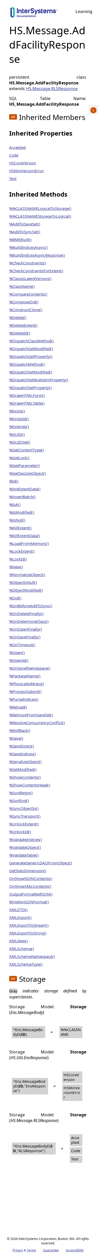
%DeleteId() (19, 333)
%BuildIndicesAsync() (28, 247)
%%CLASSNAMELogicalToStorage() (40, 208)
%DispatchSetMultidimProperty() (38, 379)
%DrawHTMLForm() (27, 395)
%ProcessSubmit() (25, 691)
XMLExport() (20, 917)
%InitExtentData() (25, 488)
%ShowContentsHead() (29, 784)
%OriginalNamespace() (29, 668)
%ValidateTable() (24, 855)
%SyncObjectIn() (24, 808)
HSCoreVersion (22, 162)
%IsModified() (21, 512)
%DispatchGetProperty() (31, 356)
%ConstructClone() (25, 309)
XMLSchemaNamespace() (32, 956)
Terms (31, 1250)
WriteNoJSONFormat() (29, 901)
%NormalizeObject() (27, 574)
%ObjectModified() (26, 590)
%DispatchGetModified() (31, 348)
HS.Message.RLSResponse (52, 88)
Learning (84, 11)
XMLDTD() (18, 909)
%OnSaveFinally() (25, 636)
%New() (16, 566)
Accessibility (75, 1250)
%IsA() (15, 504)
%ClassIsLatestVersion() (30, 278)
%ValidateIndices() (25, 839)
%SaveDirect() (21, 746)
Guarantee (51, 1250)
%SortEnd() (19, 800)
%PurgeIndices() (23, 699)
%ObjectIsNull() (23, 582)
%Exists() (17, 410)
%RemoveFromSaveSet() (31, 714)
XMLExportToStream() (29, 925)
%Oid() (15, 597)
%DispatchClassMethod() (31, 340)
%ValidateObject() (25, 847)
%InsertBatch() (22, 496)
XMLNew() (18, 940)
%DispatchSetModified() (30, 372)
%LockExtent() (21, 551)
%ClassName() (22, 286)
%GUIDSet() (19, 442)
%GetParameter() (24, 465)
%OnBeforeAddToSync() (30, 605)
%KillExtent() (20, 527)
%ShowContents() (25, 777)
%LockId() (18, 559)
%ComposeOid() (23, 301)
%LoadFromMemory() (29, 543)
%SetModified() (23, 769)
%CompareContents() (28, 294)
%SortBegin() (21, 792)
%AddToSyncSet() (24, 231)
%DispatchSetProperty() (30, 387)
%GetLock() (19, 457)
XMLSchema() (21, 948)
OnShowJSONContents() (30, 878)
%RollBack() (19, 730)
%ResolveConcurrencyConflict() (37, 722)
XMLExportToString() (28, 933)
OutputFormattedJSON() (31, 894)
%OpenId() (18, 660)
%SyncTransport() (25, 816)
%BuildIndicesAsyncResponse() (37, 255)
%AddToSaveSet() (24, 223)
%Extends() (19, 426)
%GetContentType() (26, 449)
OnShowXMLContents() (30, 886)
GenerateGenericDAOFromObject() (40, 862)
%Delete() (17, 317)
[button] (13, 117)
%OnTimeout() (22, 644)
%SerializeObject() (25, 761)
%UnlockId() (20, 831)
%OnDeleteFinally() (26, 613)
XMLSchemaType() (26, 964)
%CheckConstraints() (27, 262)
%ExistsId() (19, 418)
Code (13, 155)
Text (12, 178)
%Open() (17, 652)
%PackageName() (25, 675)
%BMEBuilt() (20, 239)
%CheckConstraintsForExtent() (36, 270)
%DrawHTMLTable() (27, 403)
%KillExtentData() (24, 535)
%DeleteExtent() (23, 325)
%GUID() (17, 434)
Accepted (17, 147)
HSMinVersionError (26, 170)
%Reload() (18, 707)
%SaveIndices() (22, 753)
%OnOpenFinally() (25, 629)
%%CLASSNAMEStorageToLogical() (40, 216)
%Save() (16, 738)
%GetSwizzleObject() (27, 473)
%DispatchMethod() (27, 364)
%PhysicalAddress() (26, 683)
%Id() (14, 481)
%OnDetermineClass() (29, 621)
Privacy (18, 1250)
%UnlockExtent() (24, 823)
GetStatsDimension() (27, 870)
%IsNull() (17, 520)
